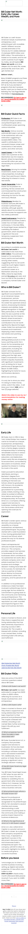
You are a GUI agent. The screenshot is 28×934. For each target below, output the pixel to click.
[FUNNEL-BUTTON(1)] (14, 106)
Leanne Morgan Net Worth (11, 668)
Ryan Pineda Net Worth (10, 665)
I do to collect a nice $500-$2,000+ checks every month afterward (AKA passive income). (15, 920)
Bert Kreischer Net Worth (10, 663)
